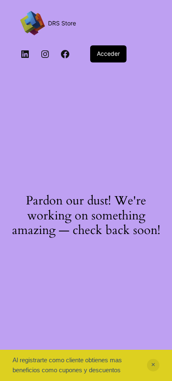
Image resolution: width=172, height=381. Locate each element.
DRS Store (62, 23)
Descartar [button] (153, 365)
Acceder (108, 53)
